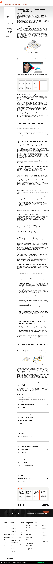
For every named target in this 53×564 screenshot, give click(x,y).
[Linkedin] (21, 505)
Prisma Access (13, 545)
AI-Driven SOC (21, 534)
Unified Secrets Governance (29, 537)
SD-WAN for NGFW (14, 531)
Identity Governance (28, 530)
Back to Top (45, 505)
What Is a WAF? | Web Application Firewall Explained (20, 4)
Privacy (5, 560)
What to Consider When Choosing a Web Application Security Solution (10, 29)
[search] (51, 1)
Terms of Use (12, 560)
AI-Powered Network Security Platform (9, 522)
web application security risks (39, 112)
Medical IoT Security (6, 542)
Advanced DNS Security (7, 537)
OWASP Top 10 (24, 132)
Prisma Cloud (20, 532)
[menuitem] (6, 2)
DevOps (30, 388)
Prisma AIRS (5, 526)
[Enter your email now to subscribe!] (34, 512)
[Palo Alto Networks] (5, 1)
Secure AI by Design (6, 524)
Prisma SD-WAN (13, 548)
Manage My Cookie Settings (40, 562)
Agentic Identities (28, 534)
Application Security (21, 527)
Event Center (44, 528)
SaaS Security (6, 545)
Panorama (13, 534)
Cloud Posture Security (22, 529)
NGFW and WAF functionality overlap (26, 237)
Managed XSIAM (21, 544)
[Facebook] (18, 505)
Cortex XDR (20, 537)
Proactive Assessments (29, 545)
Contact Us (36, 525)
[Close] (52, 562)
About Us (36, 522)
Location (36, 531)
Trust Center (8, 560)
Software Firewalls (14, 528)
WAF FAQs (7, 36)
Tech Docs (43, 538)
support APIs (45, 337)
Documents (16, 560)
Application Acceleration (14, 540)
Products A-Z (43, 532)
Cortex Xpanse (21, 540)
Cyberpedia (6, 4)
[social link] (34, 561)
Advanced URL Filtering (7, 534)
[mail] (23, 505)
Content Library (44, 525)
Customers (36, 528)
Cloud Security (10, 4)
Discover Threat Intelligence (29, 550)
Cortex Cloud (20, 526)
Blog (42, 522)
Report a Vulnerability (44, 535)
